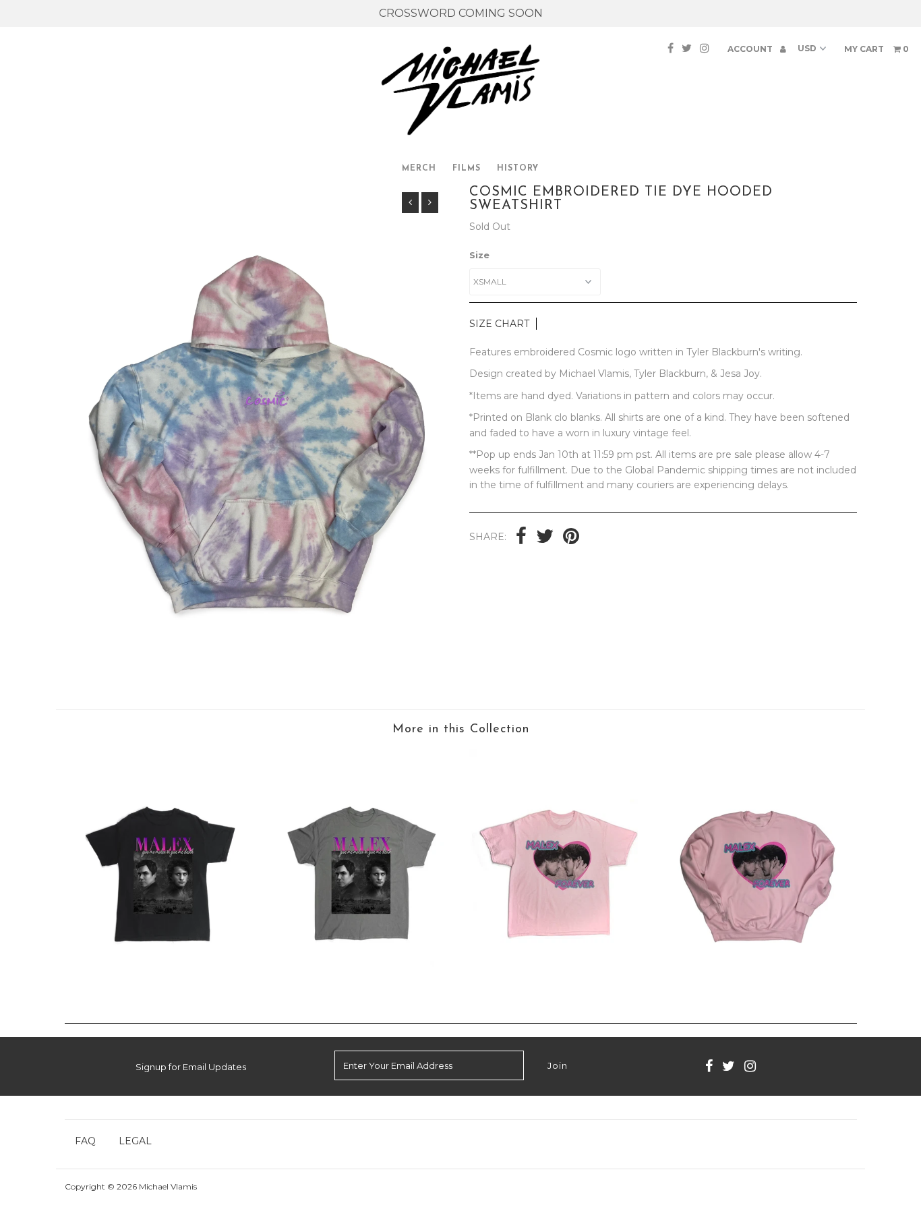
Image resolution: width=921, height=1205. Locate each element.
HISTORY (518, 169)
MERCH (419, 169)
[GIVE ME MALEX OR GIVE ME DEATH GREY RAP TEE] (361, 988)
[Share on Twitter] (545, 537)
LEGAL (135, 1141)
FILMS (466, 169)
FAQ (85, 1141)
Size (479, 254)
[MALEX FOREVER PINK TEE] (559, 988)
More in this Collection (460, 730)
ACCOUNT (751, 49)
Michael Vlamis (168, 1186)
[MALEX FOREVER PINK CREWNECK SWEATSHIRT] (757, 988)
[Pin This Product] (571, 537)
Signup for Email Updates (191, 1066)
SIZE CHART (499, 324)
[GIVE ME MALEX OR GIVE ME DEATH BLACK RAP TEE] (163, 988)
